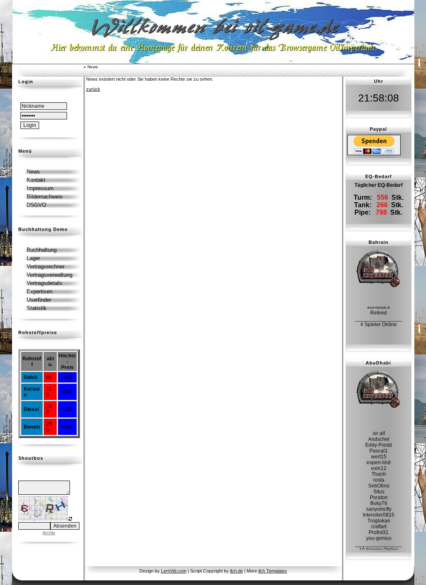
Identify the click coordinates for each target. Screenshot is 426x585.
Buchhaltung (42, 250)
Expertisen (39, 291)
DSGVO (36, 205)
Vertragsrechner (45, 266)
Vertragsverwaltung (49, 275)
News (33, 172)
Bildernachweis (45, 196)
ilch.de (236, 570)
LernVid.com (173, 570)
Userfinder (39, 300)
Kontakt (36, 180)
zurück (93, 89)
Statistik (37, 308)
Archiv (48, 532)
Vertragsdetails (44, 283)
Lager (33, 258)
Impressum (40, 188)
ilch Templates (272, 570)
